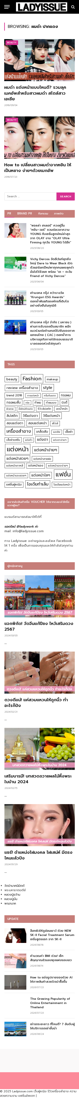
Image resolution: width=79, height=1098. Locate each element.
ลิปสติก (12, 415)
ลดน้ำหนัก (62, 409)
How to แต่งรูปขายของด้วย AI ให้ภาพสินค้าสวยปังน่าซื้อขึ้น (51, 979)
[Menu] (7, 7)
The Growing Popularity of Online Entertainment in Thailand (50, 1003)
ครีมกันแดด (50, 395)
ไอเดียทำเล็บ (37, 484)
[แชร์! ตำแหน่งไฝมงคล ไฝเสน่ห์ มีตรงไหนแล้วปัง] (39, 825)
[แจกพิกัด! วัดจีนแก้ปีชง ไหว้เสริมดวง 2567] (39, 596)
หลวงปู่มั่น (10, 899)
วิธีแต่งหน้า (51, 415)
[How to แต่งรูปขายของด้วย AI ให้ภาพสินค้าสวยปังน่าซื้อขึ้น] (15, 982)
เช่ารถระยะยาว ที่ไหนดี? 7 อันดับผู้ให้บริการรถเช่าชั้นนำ (52, 1026)
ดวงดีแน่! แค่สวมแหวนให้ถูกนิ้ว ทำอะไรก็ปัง (36, 703)
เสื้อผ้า (69, 432)
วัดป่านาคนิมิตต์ (14, 886)
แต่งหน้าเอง (35, 465)
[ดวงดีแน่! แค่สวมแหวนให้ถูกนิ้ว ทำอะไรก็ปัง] (39, 673)
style (47, 388)
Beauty (11, 42)
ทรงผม (66, 395)
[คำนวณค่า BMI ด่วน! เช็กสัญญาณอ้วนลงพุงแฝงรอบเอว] (15, 960)
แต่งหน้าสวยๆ (17, 458)
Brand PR (24, 213)
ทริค (27, 402)
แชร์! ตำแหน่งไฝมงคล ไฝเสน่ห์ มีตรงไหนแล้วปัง (38, 855)
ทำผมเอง (51, 403)
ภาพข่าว (59, 213)
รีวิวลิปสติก (44, 409)
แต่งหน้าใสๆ (40, 475)
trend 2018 (14, 395)
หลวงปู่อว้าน (12, 894)
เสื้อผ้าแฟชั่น (13, 440)
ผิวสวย (10, 409)
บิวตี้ (64, 402)
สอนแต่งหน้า (37, 423)
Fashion (32, 378)
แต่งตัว (28, 440)
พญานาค (10, 903)
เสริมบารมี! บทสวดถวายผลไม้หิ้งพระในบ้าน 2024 (38, 779)
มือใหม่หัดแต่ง (26, 409)
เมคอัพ (56, 432)
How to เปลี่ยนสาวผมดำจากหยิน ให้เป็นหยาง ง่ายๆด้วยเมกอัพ (37, 168)
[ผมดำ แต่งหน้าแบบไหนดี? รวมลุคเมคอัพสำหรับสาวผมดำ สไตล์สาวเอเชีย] (39, 60)
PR (9, 213)
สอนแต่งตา (15, 423)
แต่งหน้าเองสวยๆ (16, 475)
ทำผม (38, 402)
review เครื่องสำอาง (22, 387)
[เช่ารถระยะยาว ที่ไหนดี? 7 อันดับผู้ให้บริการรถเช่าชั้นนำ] (15, 1029)
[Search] (72, 7)
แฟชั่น (63, 474)
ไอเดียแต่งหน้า (62, 485)
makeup (52, 379)
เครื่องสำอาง (19, 431)
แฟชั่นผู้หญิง (14, 484)
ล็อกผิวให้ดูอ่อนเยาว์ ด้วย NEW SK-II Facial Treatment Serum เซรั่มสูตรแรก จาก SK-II (52, 935)
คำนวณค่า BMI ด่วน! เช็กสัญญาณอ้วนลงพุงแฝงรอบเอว (51, 958)
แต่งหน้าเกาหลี (14, 466)
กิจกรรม (43, 213)
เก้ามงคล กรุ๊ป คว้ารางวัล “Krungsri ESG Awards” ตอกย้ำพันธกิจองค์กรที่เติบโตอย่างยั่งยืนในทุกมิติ (49, 299)
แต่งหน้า (18, 449)
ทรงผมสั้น (14, 402)
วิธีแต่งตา (30, 415)
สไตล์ (55, 423)
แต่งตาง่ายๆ (60, 440)
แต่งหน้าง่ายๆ (45, 450)
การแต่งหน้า (33, 395)
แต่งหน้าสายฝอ (42, 459)
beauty (11, 379)
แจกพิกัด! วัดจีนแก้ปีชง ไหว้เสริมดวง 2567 (38, 626)
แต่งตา (42, 439)
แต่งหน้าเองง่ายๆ (58, 466)
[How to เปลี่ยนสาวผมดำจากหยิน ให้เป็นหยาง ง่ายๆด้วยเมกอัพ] (39, 137)
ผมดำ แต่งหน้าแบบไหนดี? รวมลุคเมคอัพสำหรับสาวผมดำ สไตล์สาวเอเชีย (35, 93)
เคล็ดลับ (42, 431)
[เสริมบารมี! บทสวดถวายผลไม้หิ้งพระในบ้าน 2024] (39, 749)
